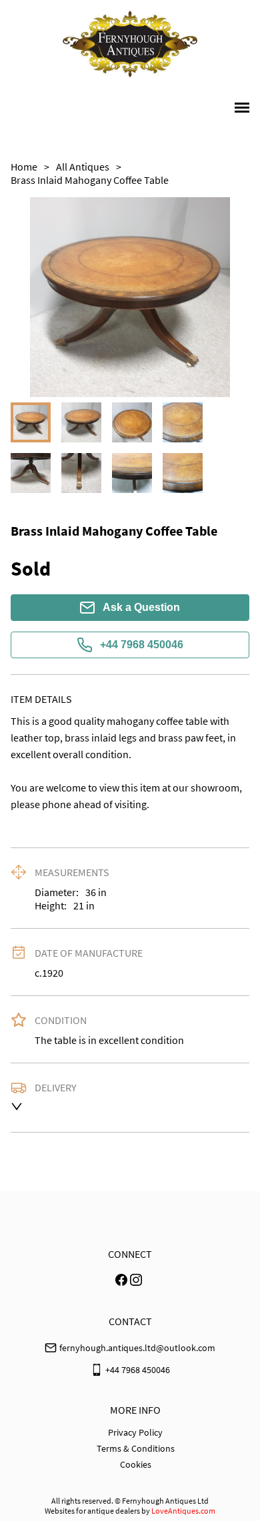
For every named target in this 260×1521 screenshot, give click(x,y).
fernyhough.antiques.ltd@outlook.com (137, 1348)
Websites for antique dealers (92, 1511)
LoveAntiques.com (183, 1511)
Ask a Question (141, 607)
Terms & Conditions (136, 1448)
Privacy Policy (135, 1432)
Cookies (135, 1464)
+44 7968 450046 (141, 644)
